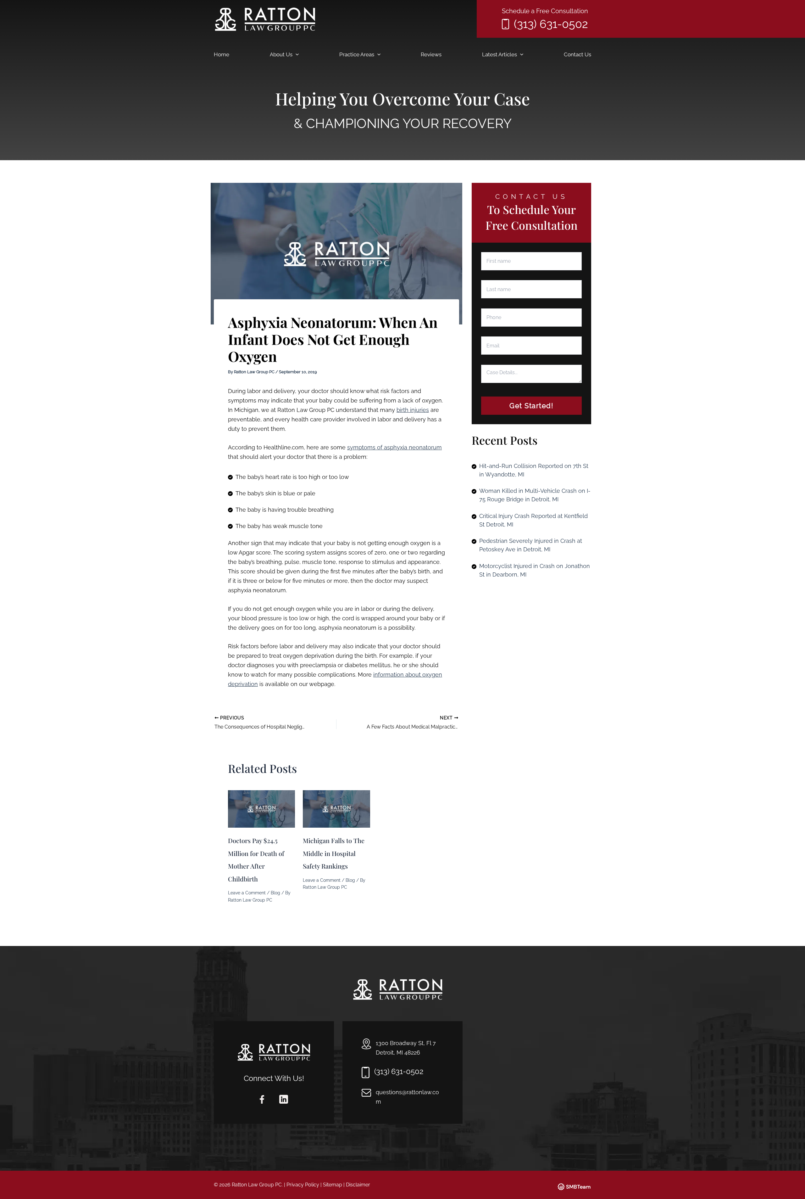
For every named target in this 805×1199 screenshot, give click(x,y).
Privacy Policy (302, 1185)
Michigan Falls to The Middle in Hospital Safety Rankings (333, 853)
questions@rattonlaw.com (407, 1097)
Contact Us (577, 54)
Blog (275, 892)
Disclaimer (358, 1185)
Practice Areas (356, 54)
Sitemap (332, 1185)
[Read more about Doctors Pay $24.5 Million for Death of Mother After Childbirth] (261, 808)
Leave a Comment (247, 892)
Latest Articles (499, 54)
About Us (281, 54)
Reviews (431, 54)
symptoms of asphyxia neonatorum (394, 447)
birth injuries (413, 410)
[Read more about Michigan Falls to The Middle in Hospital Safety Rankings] (336, 808)
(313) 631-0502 (551, 24)
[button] (295, 54)
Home (221, 54)
